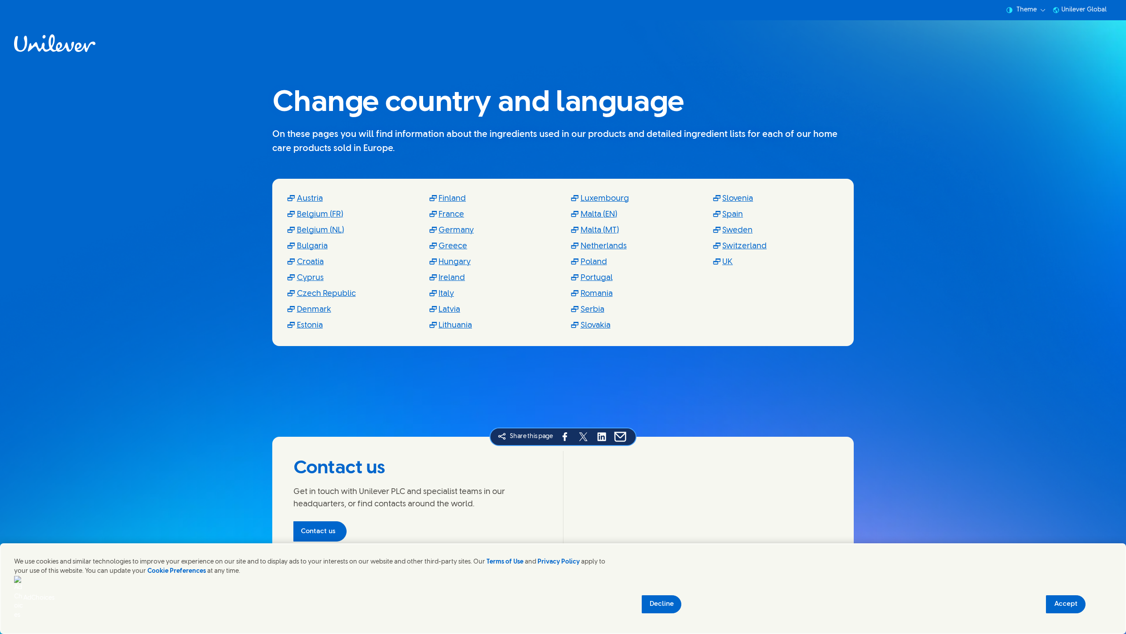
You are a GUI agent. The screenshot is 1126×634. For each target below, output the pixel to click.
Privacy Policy (558, 562)
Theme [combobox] (1026, 10)
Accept (1066, 604)
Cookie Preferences (176, 571)
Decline (662, 604)
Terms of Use (504, 562)
